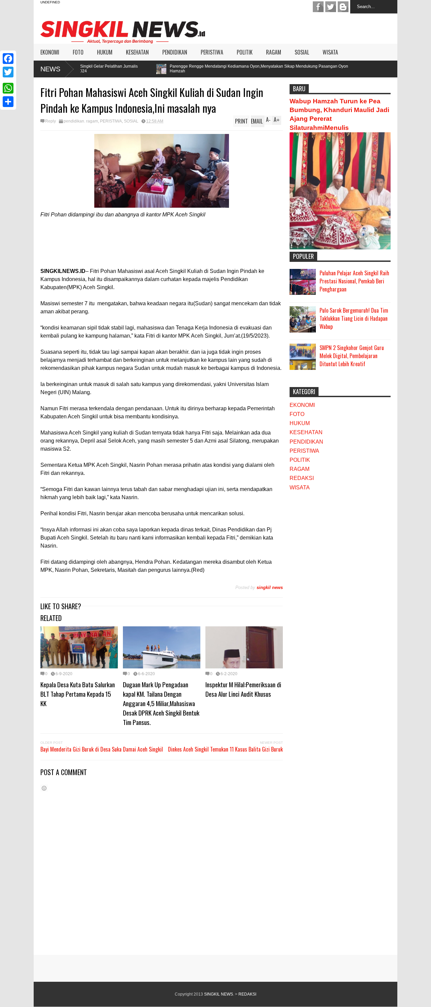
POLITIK (245, 52)
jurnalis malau (318, 6)
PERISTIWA (212, 52)
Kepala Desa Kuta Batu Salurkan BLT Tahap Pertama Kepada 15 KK (77, 694)
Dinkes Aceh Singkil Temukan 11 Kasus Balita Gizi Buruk (225, 749)
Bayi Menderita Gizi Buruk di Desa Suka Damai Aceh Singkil (101, 749)
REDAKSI (302, 478)
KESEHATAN (137, 52)
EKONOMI (49, 52)
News (50, 69)
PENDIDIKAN (174, 52)
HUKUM (104, 52)
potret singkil (343, 6)
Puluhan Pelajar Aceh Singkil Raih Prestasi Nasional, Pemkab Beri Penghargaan (354, 281)
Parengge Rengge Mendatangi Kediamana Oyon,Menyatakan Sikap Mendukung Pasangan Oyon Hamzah (211, 68)
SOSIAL (302, 52)
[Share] (8, 101)
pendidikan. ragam (81, 121)
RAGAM (273, 52)
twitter (330, 6)
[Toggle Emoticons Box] (44, 788)
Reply (50, 121)
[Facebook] (8, 58)
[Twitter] (8, 72)
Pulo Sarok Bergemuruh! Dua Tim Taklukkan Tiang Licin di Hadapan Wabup (354, 318)
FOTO (78, 52)
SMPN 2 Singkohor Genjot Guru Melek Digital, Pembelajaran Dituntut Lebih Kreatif (352, 356)
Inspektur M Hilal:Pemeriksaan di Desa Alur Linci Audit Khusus (243, 689)
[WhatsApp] (8, 88)
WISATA (330, 52)
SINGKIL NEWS (218, 994)
